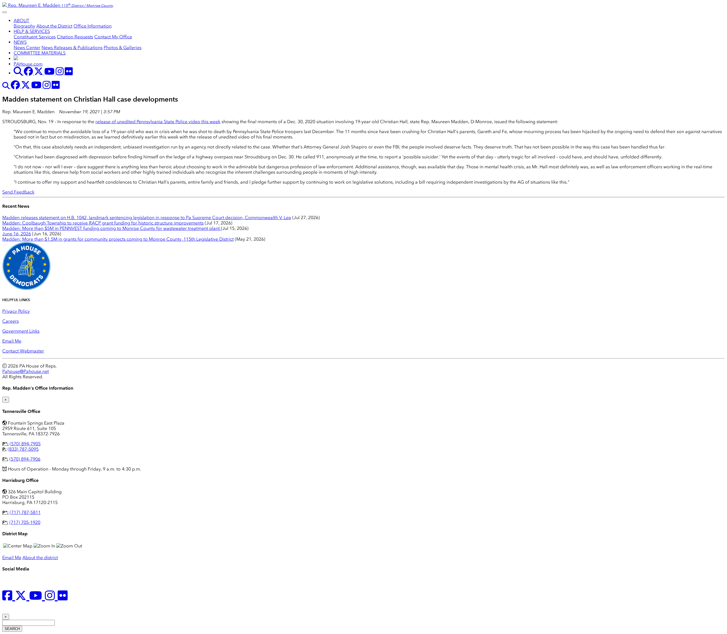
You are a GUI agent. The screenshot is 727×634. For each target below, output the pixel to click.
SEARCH (12, 629)
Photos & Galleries (122, 47)
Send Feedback (18, 192)
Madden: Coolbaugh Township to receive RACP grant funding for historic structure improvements (103, 223)
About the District (54, 26)
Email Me (11, 341)
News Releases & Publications (72, 47)
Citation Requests (75, 36)
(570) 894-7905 (25, 443)
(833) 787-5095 (23, 449)
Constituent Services (35, 36)
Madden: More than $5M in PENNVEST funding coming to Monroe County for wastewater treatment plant (111, 228)
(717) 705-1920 (24, 522)
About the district (40, 557)
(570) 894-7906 (24, 459)
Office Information (93, 26)
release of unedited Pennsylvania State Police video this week (157, 121)
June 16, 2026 (16, 233)
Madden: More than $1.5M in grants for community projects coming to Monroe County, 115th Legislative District (118, 239)
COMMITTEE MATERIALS (40, 53)
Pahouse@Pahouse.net (25, 371)
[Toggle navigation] (4, 12)
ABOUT (21, 20)
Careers (10, 321)
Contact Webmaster (23, 351)
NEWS (20, 42)
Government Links (20, 331)
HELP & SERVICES (32, 31)
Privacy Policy (16, 311)
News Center (27, 47)
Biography (24, 26)
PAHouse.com (28, 64)
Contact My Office (113, 36)
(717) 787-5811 (25, 512)
